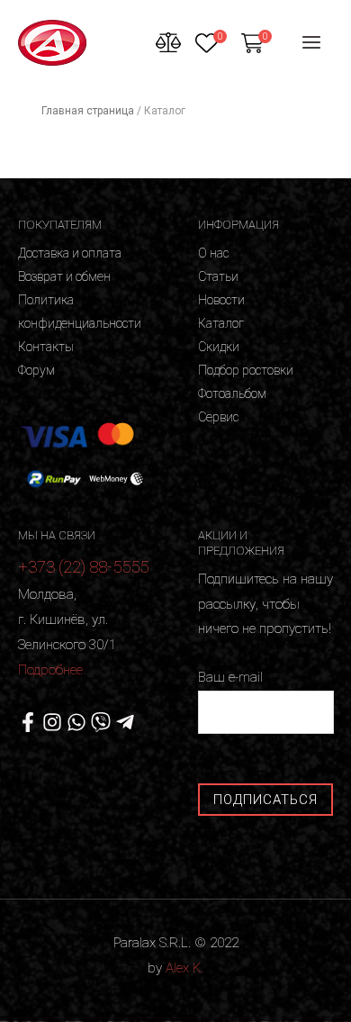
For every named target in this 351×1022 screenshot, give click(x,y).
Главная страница (87, 110)
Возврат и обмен (64, 276)
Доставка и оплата (70, 253)
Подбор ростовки (245, 370)
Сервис (218, 417)
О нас (213, 253)
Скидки (218, 346)
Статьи (218, 276)
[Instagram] (52, 722)
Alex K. (184, 968)
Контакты (46, 346)
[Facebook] (28, 722)
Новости (221, 300)
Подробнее (50, 670)
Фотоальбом (232, 393)
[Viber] (101, 722)
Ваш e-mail (230, 677)
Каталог (221, 323)
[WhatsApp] (76, 722)
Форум (36, 370)
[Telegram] (125, 722)
